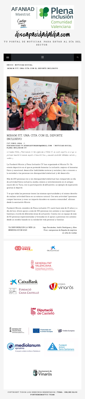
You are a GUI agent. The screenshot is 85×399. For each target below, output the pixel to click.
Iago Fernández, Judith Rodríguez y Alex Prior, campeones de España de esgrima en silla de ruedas (60, 230)
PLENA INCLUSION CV (17, 148)
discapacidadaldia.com (42, 34)
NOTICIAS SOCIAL (63, 146)
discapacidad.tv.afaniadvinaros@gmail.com (29, 146)
